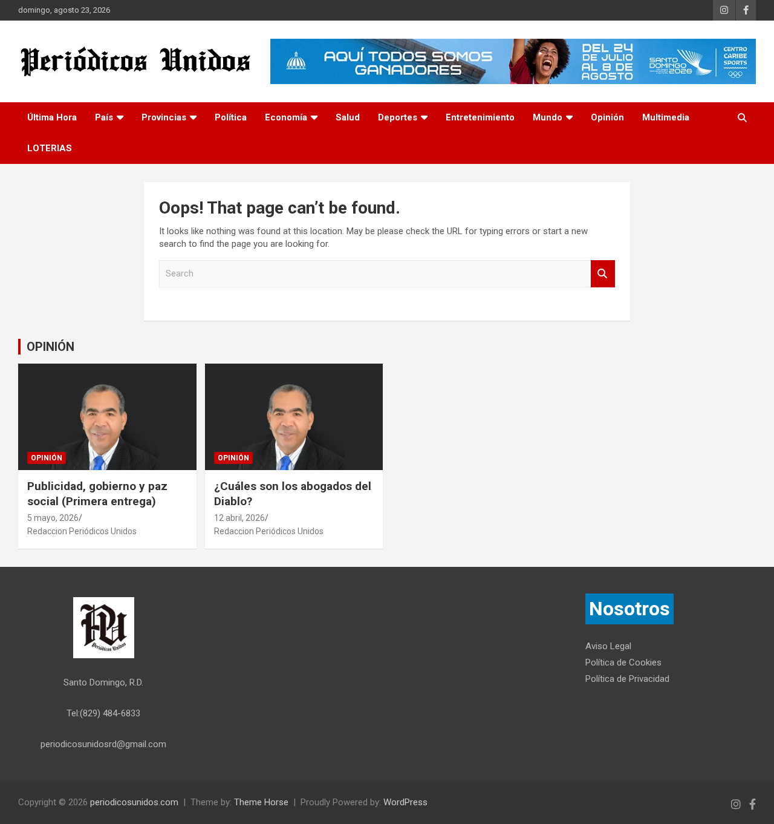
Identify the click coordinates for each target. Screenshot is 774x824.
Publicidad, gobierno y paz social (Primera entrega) (97, 493)
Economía (286, 117)
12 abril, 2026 (239, 518)
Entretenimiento (480, 117)
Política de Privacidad (627, 678)
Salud (348, 117)
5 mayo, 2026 (53, 518)
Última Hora (52, 117)
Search (603, 273)
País (104, 117)
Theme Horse (261, 802)
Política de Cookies (623, 662)
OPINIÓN (50, 346)
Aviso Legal (608, 646)
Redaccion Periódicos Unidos (82, 531)
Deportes (397, 117)
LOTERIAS (49, 148)
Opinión (607, 117)
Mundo (547, 117)
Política (231, 117)
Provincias (163, 117)
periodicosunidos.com (134, 802)
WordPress (405, 802)
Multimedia (665, 117)
